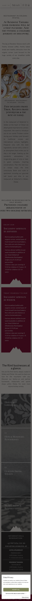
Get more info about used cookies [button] (15, 593)
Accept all (16, 589)
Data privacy (25, 597)
